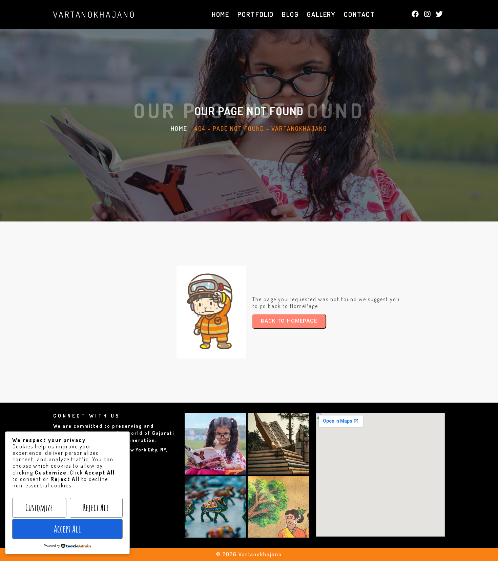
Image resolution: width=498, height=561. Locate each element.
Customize (39, 508)
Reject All (96, 508)
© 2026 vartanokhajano (249, 554)
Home (179, 128)
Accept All (67, 529)
